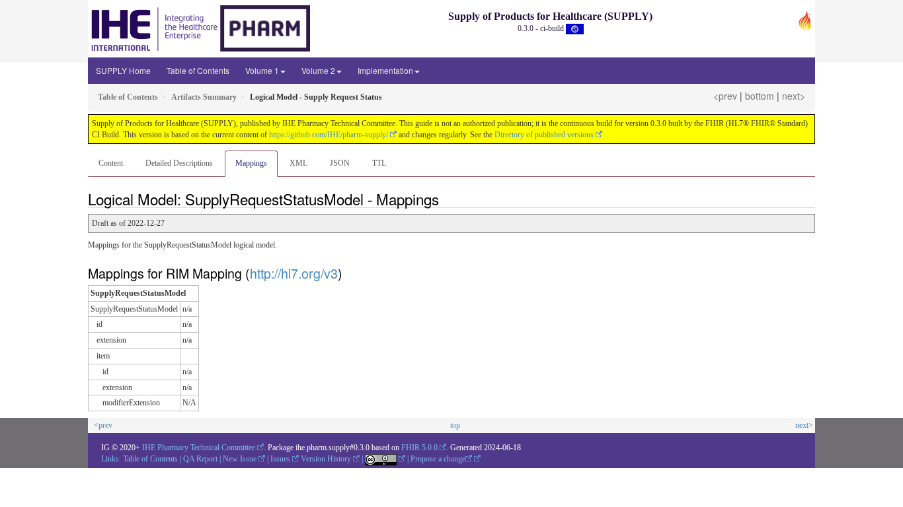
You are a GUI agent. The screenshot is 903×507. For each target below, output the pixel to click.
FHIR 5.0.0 (419, 447)
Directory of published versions (544, 134)
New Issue (239, 458)
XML (298, 163)
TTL (379, 163)
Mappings (251, 163)
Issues (280, 458)
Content (110, 163)
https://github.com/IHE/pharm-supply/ (328, 134)
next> (793, 95)
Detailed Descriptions (179, 163)
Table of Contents (198, 70)
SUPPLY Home (123, 70)
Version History (326, 458)
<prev (725, 95)
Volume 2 (318, 70)
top (455, 425)
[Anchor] (446, 198)
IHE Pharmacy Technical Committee (198, 447)
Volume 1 (262, 70)
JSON (340, 163)
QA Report (200, 458)
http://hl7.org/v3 (294, 273)
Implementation (385, 70)
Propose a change (438, 458)
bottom (759, 95)
